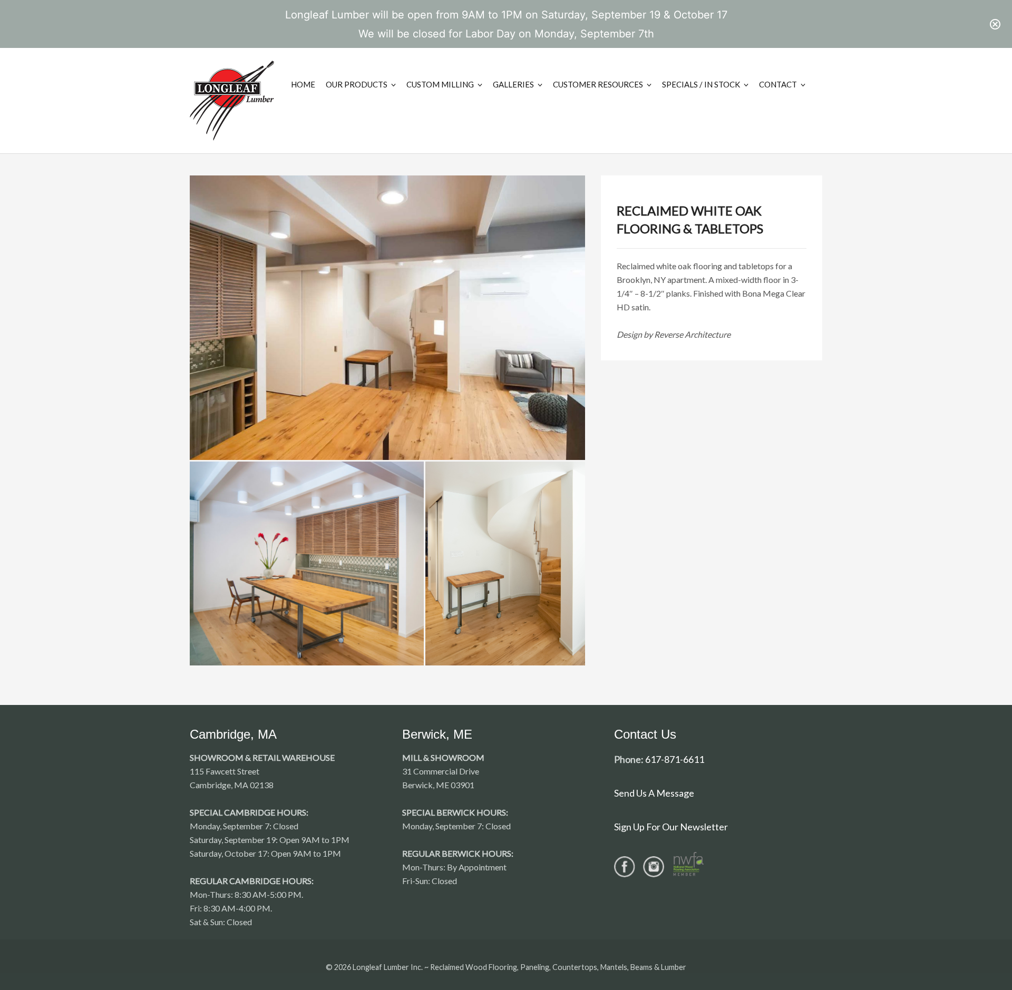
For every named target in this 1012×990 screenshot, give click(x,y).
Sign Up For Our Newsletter (671, 826)
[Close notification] (995, 24)
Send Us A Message (654, 793)
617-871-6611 (674, 759)
